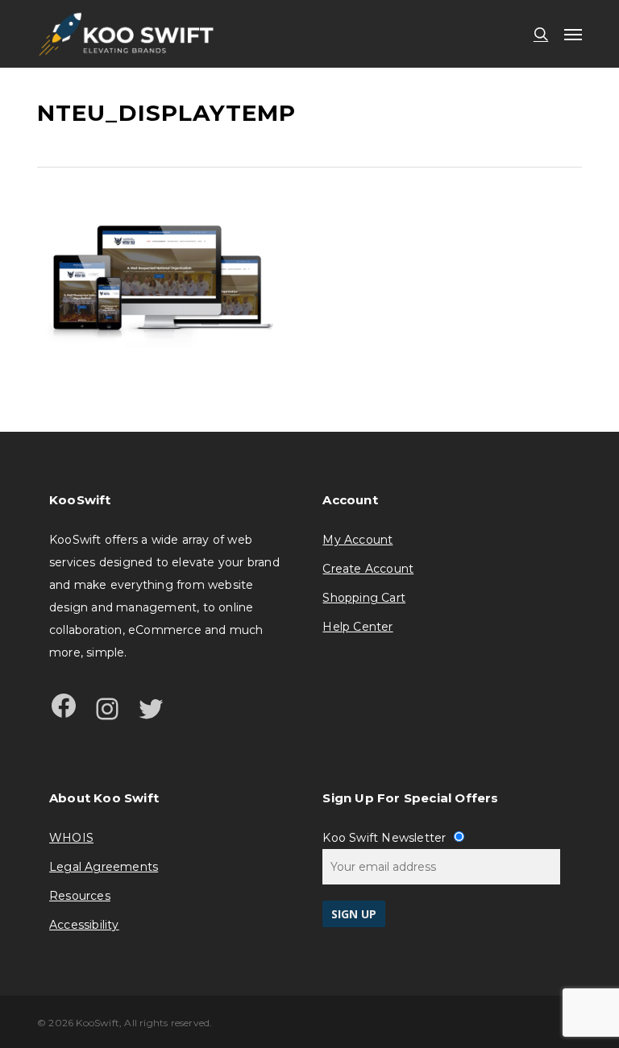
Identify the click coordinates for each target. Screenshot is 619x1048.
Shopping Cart (363, 597)
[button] (573, 34)
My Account (357, 539)
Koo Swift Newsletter (385, 838)
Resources (79, 896)
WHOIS (71, 838)
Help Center (357, 626)
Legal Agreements (103, 867)
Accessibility (84, 925)
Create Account (367, 568)
